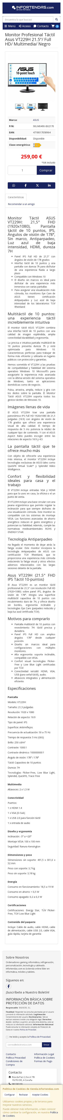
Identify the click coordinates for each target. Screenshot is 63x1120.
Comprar (45, 170)
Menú (11, 26)
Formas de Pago (43, 1061)
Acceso (26, 26)
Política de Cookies (44, 1057)
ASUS (36, 120)
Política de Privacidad (28, 1030)
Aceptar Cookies (40, 1094)
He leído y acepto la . (30, 1036)
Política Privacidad (16, 1057)
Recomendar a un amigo (21, 204)
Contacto (43, 26)
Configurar (10, 1094)
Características (16, 197)
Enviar (46, 1044)
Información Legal (44, 1054)
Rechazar (23, 1094)
